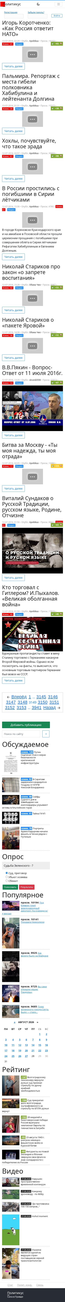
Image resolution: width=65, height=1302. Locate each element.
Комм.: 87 (7, 156)
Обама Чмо (35, 284)
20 (26, 1050)
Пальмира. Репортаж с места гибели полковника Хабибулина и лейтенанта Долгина (31, 87)
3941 (36, 707)
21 (33, 1050)
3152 (10, 707)
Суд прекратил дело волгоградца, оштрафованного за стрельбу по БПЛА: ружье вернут (25, 1106)
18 (13, 1050)
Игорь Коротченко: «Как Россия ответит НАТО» (27, 28)
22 (39, 1050)
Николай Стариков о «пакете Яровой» (28, 322)
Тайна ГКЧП (39, 813)
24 (6, 1056)
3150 (42, 702)
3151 (54, 702)
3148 (22, 702)
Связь (39, 1285)
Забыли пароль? (36, 12)
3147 (11, 702)
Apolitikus (34, 40)
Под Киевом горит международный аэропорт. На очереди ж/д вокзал (25, 908)
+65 (57, 525)
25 (13, 1056)
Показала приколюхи (32, 922)
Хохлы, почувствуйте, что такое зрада (29, 143)
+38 (57, 108)
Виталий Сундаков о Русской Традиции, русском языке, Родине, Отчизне (32, 507)
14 (33, 1045)
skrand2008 (35, 379)
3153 (21, 707)
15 (39, 1045)
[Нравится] (53, 44)
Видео (19, 44)
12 (19, 1045)
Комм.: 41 (7, 44)
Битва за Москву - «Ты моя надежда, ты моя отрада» (29, 450)
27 (26, 1056)
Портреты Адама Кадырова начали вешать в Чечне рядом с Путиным (34, 832)
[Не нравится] (61, 44)
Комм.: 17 (7, 466)
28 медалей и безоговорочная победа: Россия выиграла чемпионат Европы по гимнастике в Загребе (34, 1123)
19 (19, 1050)
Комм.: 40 (7, 614)
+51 (57, 287)
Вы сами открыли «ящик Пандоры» (34, 989)
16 (46, 1045)
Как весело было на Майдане (34, 954)
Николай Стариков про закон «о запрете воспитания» (31, 272)
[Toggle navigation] (58, 4)
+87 (57, 382)
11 (13, 1045)
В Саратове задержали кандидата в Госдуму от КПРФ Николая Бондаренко (33, 783)
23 (46, 1050)
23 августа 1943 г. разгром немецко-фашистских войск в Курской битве (32, 1141)
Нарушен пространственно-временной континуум (33, 1181)
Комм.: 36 (7, 335)
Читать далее (13, 66)
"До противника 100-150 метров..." (35, 1205)
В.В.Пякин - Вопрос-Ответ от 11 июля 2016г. (32, 370)
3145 (41, 696)
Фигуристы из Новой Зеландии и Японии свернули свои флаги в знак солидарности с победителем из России (25, 1157)
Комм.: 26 (7, 108)
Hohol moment (40, 1216)
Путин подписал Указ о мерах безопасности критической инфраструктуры (33, 758)
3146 (53, 696)
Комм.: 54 (7, 383)
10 (6, 1045)
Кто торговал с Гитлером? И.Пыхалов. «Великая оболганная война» (30, 596)
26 (19, 1056)
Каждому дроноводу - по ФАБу (32, 1193)
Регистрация (10, 12)
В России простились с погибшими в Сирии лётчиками (30, 194)
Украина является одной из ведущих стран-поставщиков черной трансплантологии (32, 1255)
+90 (57, 156)
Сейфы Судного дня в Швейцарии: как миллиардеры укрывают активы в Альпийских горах (25, 802)
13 (26, 1045)
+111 (57, 466)
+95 (57, 43)
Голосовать (10, 887)
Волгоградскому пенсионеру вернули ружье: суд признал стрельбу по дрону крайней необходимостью (33, 1084)
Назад (49, 707)
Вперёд (19, 696)
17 (6, 1050)
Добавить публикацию (26, 725)
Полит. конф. (24, 1285)
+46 (57, 614)
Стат (10, 1285)
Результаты (27, 887)
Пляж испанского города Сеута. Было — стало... (35, 1009)
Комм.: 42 (7, 287)
